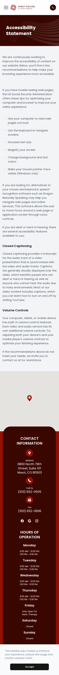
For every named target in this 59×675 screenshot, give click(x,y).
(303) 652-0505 (29, 490)
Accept (29, 667)
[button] (6, 7)
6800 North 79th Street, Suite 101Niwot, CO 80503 (29, 467)
